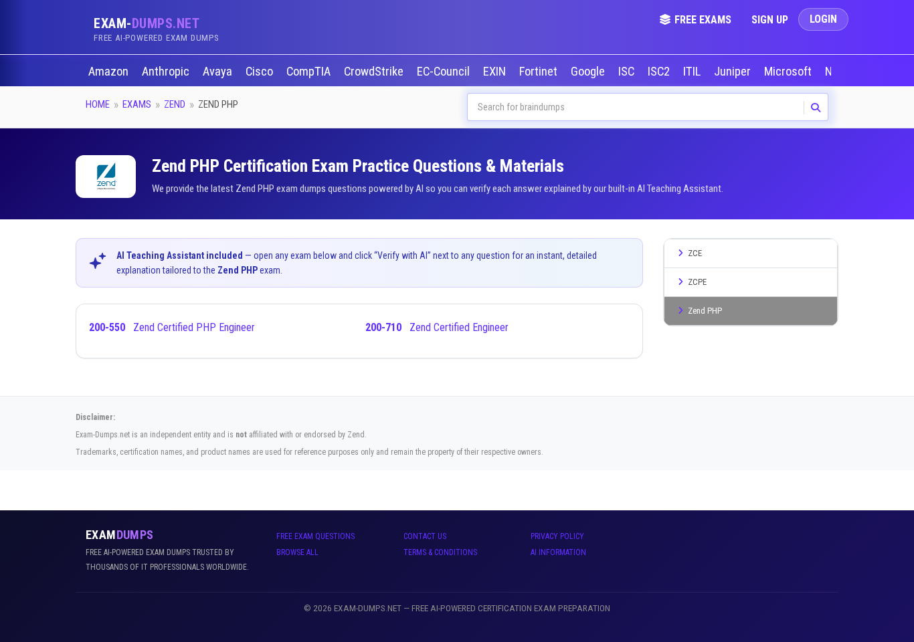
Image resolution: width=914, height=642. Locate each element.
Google (589, 71)
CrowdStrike (375, 71)
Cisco (261, 71)
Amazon (109, 71)
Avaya (219, 71)
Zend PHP (705, 311)
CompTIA (309, 71)
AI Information (558, 552)
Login (823, 19)
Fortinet (539, 71)
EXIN (496, 71)
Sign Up (769, 19)
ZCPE (697, 282)
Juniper (733, 71)
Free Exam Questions (315, 536)
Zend (174, 104)
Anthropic (167, 71)
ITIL (693, 71)
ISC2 (660, 71)
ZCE (695, 253)
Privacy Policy (557, 536)
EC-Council (444, 71)
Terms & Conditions (440, 552)
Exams (136, 104)
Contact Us (424, 536)
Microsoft (789, 71)
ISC (627, 71)
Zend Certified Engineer (437, 327)
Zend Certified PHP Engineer (172, 327)
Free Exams (702, 19)
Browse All (297, 552)
